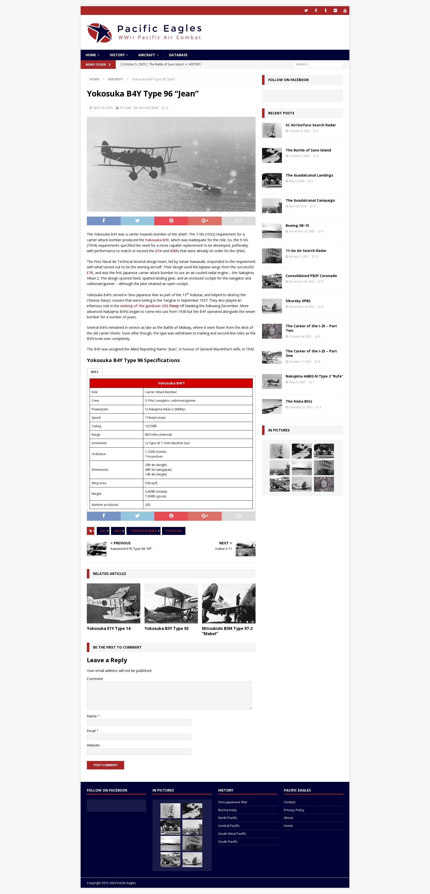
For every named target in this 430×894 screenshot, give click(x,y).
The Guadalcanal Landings (309, 175)
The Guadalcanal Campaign (310, 200)
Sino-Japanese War (232, 802)
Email (92, 730)
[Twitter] (306, 10)
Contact (289, 802)
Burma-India (227, 810)
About (288, 817)
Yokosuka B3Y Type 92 (167, 628)
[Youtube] (345, 10)
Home (91, 54)
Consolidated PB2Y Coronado (311, 275)
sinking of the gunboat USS (149, 305)
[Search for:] (318, 64)
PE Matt (125, 107)
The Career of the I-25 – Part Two (311, 328)
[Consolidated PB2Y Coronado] (272, 281)
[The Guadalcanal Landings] (272, 180)
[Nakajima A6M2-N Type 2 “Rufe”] (272, 381)
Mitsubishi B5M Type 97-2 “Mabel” (227, 631)
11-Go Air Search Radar (306, 250)
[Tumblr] (325, 10)
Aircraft (146, 54)
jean (118, 531)
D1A (158, 250)
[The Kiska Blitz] (272, 406)
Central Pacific (229, 825)
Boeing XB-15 (297, 225)
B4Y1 (94, 372)
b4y (103, 531)
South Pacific (228, 841)
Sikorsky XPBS (298, 300)
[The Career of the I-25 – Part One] (272, 356)
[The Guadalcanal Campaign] (272, 205)
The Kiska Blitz (299, 401)
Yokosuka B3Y (157, 239)
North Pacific (227, 817)
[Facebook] (316, 10)
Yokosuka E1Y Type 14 (108, 628)
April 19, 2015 (103, 107)
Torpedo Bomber (143, 531)
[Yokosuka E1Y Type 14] (113, 603)
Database (178, 54)
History (117, 54)
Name (92, 716)
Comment (95, 678)
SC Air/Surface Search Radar (311, 125)
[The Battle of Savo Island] (272, 155)
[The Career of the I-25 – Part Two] (272, 331)
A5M (173, 250)
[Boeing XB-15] (272, 230)
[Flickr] (335, 10)
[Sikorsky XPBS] (272, 306)
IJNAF (155, 107)
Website (93, 745)
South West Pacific (232, 833)
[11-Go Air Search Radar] (272, 255)
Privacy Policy (294, 810)
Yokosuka (174, 531)
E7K (90, 272)
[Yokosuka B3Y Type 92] (171, 603)
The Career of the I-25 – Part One (311, 353)
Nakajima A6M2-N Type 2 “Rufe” (314, 376)
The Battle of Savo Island (308, 150)
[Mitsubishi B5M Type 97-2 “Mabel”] (229, 603)
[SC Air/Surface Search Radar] (272, 130)
